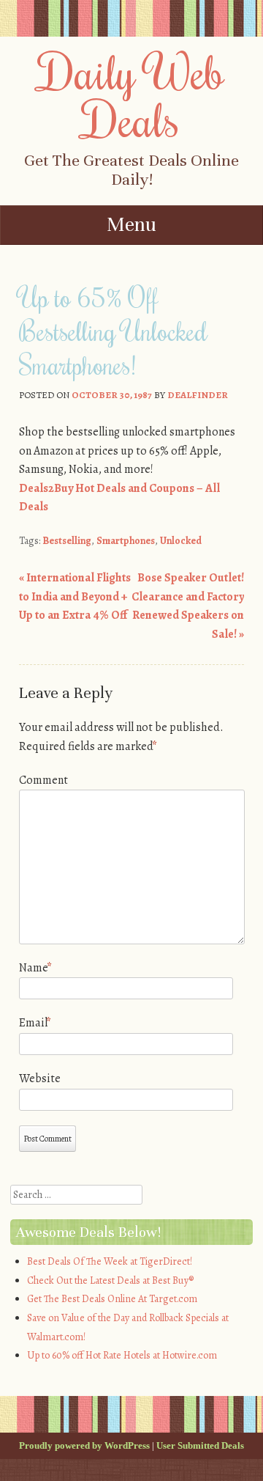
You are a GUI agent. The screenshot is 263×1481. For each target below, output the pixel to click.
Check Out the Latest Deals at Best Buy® (110, 1280)
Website (40, 1078)
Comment (43, 780)
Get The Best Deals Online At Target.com (112, 1299)
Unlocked (181, 541)
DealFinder (197, 395)
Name (35, 968)
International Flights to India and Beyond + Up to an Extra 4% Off (75, 596)
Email (35, 1023)
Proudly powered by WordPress (84, 1445)
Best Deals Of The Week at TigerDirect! (109, 1261)
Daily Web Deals (131, 95)
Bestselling (66, 541)
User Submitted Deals (200, 1445)
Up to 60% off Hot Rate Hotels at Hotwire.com (122, 1355)
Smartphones (125, 541)
